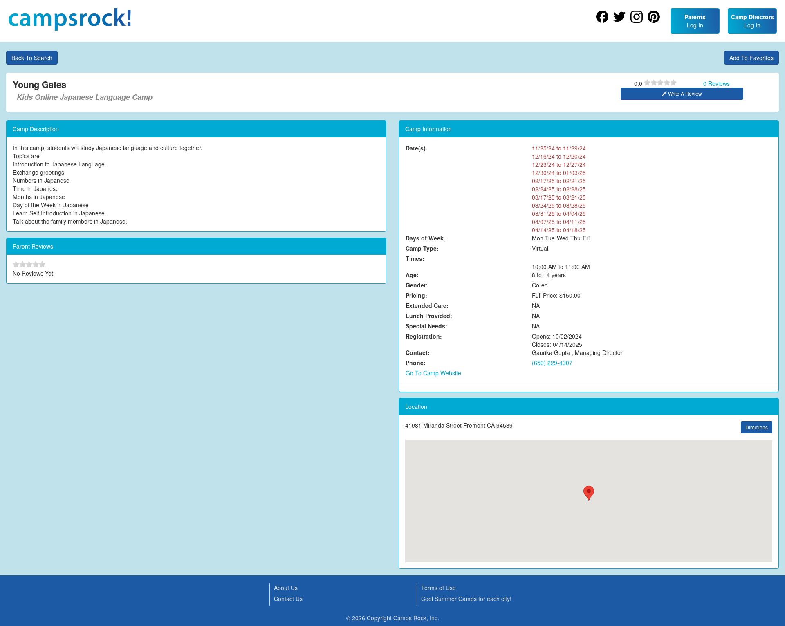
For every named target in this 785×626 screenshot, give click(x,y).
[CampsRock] (69, 19)
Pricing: (416, 295)
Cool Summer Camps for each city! (466, 599)
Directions (756, 427)
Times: (415, 258)
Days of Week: (426, 238)
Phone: (416, 363)
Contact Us (288, 599)
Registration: (424, 336)
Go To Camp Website (433, 373)
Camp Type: (422, 248)
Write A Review (684, 93)
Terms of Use (438, 587)
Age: (412, 275)
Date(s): (417, 148)
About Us (286, 587)
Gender (416, 285)
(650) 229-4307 (552, 363)
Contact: (418, 352)
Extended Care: (427, 305)
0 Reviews (716, 83)
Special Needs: (426, 326)
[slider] (660, 82)
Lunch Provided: (429, 316)
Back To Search (31, 58)
